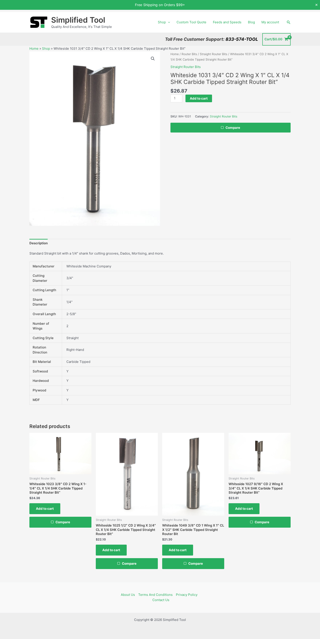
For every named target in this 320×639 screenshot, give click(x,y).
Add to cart (199, 98)
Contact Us (160, 600)
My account (270, 22)
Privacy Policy (186, 595)
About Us (128, 595)
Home (34, 48)
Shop (162, 22)
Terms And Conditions (155, 595)
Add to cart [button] (45, 508)
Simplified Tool (78, 19)
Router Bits (189, 54)
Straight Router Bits (213, 54)
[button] (168, 22)
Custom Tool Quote (191, 22)
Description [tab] (38, 243)
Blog (251, 22)
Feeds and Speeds (227, 22)
